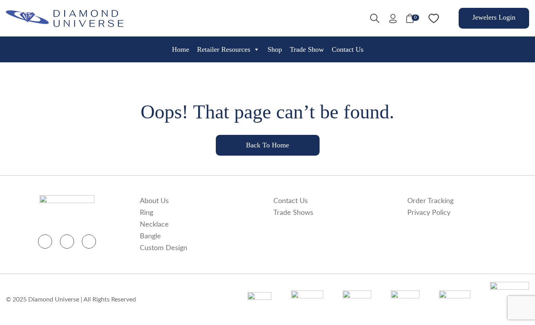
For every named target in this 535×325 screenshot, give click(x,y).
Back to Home (267, 145)
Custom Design (163, 248)
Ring (146, 212)
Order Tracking (430, 201)
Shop (275, 49)
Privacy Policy (428, 212)
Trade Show (307, 49)
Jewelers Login (493, 17)
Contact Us (347, 49)
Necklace (154, 224)
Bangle (150, 236)
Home (180, 49)
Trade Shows (293, 212)
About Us (154, 201)
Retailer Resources (223, 49)
